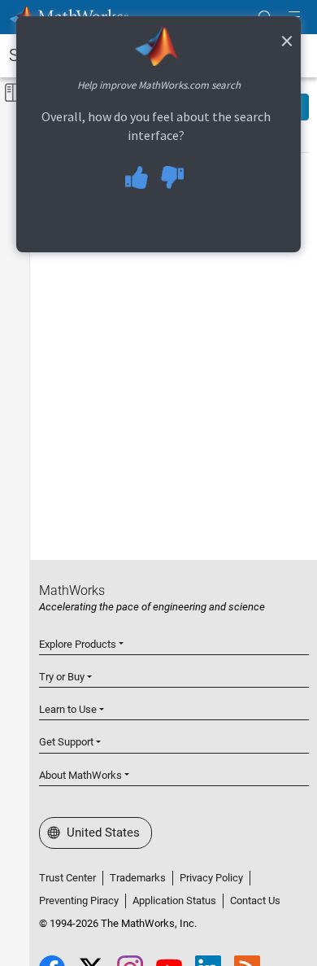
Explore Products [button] (77, 644)
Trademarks (138, 878)
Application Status (174, 900)
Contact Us (255, 900)
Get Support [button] (66, 742)
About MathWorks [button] (80, 775)
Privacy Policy (211, 878)
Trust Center (67, 878)
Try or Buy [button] (62, 677)
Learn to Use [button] (68, 709)
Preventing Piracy (79, 900)
